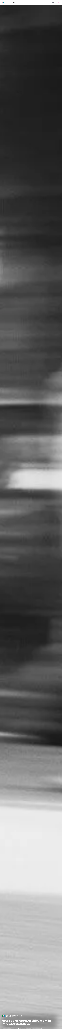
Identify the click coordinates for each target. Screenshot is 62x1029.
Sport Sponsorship (37, 1028)
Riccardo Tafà (7, 1028)
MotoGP (28, 1028)
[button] (58, 2)
